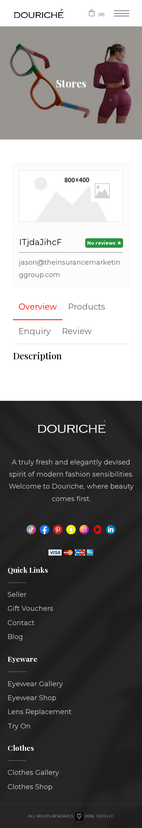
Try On (19, 726)
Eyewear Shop (32, 698)
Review (77, 331)
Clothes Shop (30, 787)
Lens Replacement (40, 712)
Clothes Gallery (33, 772)
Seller (17, 594)
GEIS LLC (105, 816)
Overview (38, 306)
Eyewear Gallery (35, 684)
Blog (15, 637)
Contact (21, 623)
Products (86, 306)
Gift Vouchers (30, 608)
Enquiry (35, 331)
